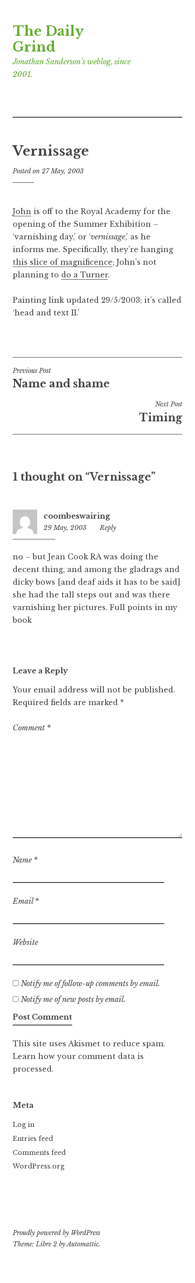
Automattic (83, 1244)
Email (26, 901)
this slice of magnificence (62, 262)
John (22, 211)
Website (25, 942)
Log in (23, 1125)
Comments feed (39, 1153)
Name (25, 859)
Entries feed (33, 1139)
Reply (108, 528)
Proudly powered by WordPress (56, 1233)
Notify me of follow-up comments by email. (90, 983)
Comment (32, 727)
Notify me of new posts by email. (73, 999)
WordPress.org (38, 1166)
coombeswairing (77, 515)
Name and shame (61, 378)
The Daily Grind (48, 39)
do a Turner (84, 274)
